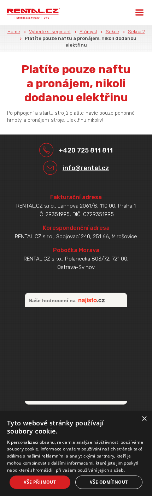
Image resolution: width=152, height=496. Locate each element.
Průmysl (88, 31)
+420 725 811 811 (86, 150)
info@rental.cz (86, 168)
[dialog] (76, 453)
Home (13, 31)
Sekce (112, 31)
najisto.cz (91, 301)
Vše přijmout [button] (40, 482)
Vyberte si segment (50, 31)
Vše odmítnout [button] (109, 482)
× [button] (144, 419)
